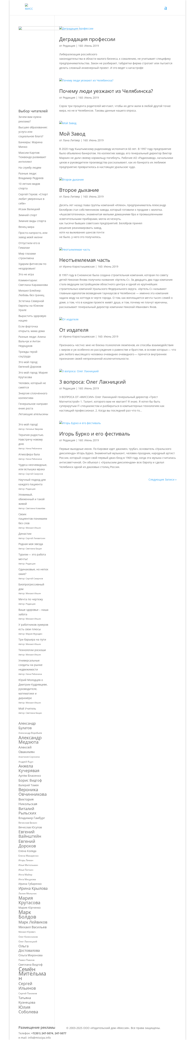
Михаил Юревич (27, 932)
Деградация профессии (87, 39)
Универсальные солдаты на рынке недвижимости (30, 665)
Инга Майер (25, 874)
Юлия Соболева (28, 1009)
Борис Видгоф (30, 780)
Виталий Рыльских (27, 811)
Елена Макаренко (28, 855)
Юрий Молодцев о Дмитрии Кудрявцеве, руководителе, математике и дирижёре (32, 689)
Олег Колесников (28, 936)
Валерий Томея (28, 785)
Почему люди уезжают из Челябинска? (106, 91)
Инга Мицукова (27, 879)
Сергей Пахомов (27, 993)
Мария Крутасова (29, 900)
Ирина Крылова (33, 888)
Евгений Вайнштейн (29, 834)
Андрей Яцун (25, 761)
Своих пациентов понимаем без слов (32, 518)
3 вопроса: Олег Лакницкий (92, 381)
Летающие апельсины (33, 414)
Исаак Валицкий (29, 209)
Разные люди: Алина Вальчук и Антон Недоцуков (32, 341)
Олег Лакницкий (27, 941)
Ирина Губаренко (30, 884)
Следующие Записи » (163, 479)
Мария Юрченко (29, 907)
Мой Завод (72, 133)
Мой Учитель (27, 708)
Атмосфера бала (29, 454)
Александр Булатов (27, 725)
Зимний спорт (27, 215)
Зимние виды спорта (32, 221)
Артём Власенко (29, 775)
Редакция (69, 388)
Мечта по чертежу (30, 599)
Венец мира (26, 227)
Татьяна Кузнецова (26, 1000)
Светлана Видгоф (30, 964)
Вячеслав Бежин (27, 822)
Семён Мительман (32, 974)
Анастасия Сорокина (29, 756)
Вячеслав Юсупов (30, 827)
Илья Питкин (25, 869)
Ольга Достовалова (29, 948)
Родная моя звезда (30, 544)
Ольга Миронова (30, 955)
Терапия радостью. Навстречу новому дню (31, 439)
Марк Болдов (27, 914)
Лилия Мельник (27, 893)
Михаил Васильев (32, 927)
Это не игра (26, 274)
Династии (24, 533)
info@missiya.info (39, 1037)
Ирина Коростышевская (79, 266)
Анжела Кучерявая (28, 768)
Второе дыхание (79, 189)
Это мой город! (28, 424)
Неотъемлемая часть (84, 259)
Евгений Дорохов (27, 843)
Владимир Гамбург (31, 818)
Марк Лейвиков (32, 922)
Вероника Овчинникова (32, 791)
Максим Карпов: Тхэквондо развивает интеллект (32, 157)
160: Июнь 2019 (88, 45)
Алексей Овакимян (26, 749)
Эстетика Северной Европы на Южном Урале (31, 305)
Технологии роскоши (32, 650)
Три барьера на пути (32, 639)
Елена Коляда (27, 851)
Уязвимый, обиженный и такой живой (31, 499)
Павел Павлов (26, 960)
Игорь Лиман (25, 860)
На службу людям (29, 167)
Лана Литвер (71, 140)
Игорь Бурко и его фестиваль (94, 433)
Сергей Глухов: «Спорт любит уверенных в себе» (33, 198)
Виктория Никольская (27, 801)
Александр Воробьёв (30, 733)
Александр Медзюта (30, 739)
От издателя (73, 329)
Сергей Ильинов (27, 986)
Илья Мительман (28, 865)
